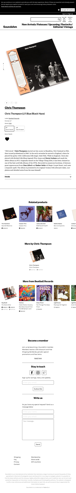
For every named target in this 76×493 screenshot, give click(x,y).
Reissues (42, 24)
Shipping (17, 457)
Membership (35, 457)
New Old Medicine (7, 225)
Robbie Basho (58, 223)
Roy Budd (4, 302)
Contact (17, 464)
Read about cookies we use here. (11, 6)
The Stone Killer (6, 305)
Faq (15, 459)
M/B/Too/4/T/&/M (42, 225)
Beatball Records (14, 118)
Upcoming (54, 24)
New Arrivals (29, 24)
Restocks (66, 24)
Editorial (58, 26)
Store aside (35, 459)
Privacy (16, 462)
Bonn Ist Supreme (59, 225)
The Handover (6, 223)
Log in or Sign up (67, 14)
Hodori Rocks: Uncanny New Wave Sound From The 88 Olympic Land (26, 306)
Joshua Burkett (41, 223)
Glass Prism (40, 302)
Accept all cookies (67, 10)
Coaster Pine (22, 223)
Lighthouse (57, 302)
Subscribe (38, 389)
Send (38, 444)
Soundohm (10, 26)
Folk (10, 123)
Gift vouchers (36, 462)
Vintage (68, 26)
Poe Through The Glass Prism (43, 306)
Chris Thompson (15, 107)
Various (21, 302)
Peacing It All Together (60, 305)
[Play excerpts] (7, 103)
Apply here (38, 358)
